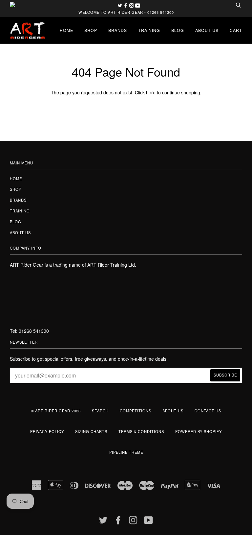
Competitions (135, 410)
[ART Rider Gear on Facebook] (126, 5)
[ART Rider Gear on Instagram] (132, 5)
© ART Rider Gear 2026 (56, 410)
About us (207, 30)
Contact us (208, 410)
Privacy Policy (47, 431)
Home (66, 30)
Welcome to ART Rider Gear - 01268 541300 (126, 12)
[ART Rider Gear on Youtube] (137, 5)
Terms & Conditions (141, 431)
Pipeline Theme (126, 452)
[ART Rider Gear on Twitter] (120, 5)
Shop (90, 30)
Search (100, 410)
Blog (177, 30)
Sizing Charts (91, 431)
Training (149, 30)
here (151, 92)
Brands (117, 30)
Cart (236, 30)
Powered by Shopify (198, 431)
